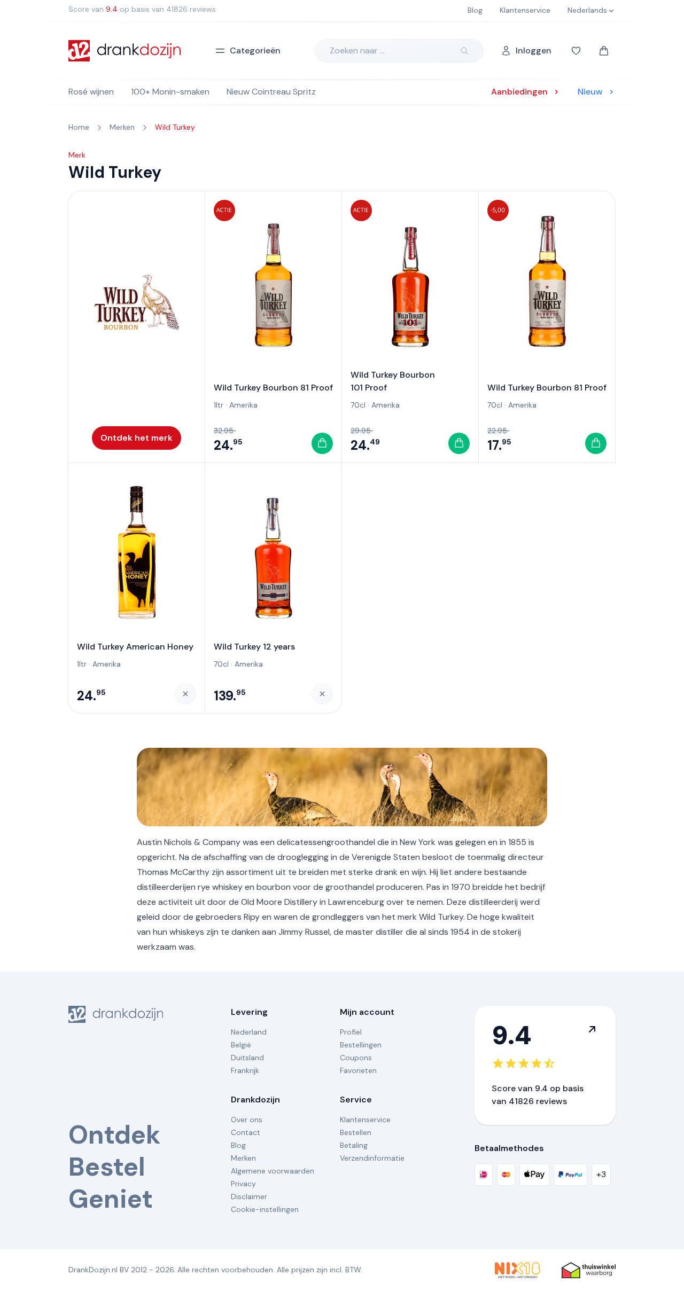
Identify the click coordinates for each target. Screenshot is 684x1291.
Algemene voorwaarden (272, 1171)
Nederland (249, 1032)
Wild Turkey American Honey (135, 646)
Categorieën (255, 50)
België (241, 1045)
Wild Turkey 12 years (254, 646)
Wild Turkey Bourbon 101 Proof (393, 381)
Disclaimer (249, 1196)
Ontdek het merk (136, 437)
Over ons (246, 1119)
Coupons (356, 1057)
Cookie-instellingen (265, 1209)
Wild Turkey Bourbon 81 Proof (273, 387)
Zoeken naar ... (357, 50)
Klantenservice (365, 1119)
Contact (245, 1132)
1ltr (218, 405)
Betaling (354, 1145)
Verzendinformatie (372, 1158)
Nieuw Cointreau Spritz (271, 91)
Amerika (243, 405)
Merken (243, 1158)
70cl (358, 405)
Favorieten (358, 1070)
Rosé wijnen (91, 91)
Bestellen (355, 1132)
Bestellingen (361, 1045)
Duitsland (247, 1057)
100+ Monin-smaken (170, 91)
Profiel (351, 1032)
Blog (238, 1145)
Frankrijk (245, 1070)
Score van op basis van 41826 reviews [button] (142, 9)
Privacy (243, 1183)
